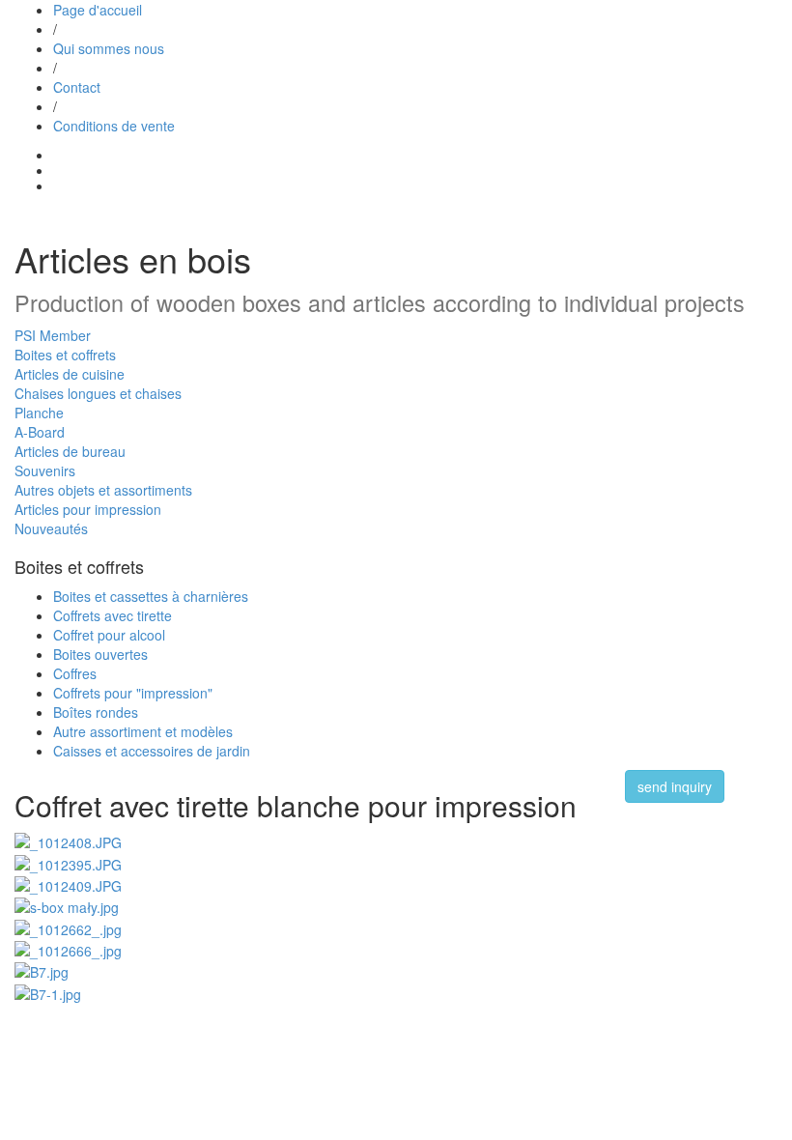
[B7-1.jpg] (47, 991)
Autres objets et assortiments (103, 489)
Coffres (75, 673)
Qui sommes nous (108, 48)
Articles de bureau (70, 451)
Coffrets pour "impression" (132, 692)
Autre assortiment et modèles (143, 731)
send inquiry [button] (674, 786)
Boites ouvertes (100, 654)
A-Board (39, 432)
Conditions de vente (114, 125)
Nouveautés (51, 528)
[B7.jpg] (41, 970)
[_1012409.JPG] (68, 884)
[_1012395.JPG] (68, 861)
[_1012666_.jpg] (68, 948)
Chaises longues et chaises (98, 393)
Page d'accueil (97, 9)
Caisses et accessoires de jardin (151, 750)
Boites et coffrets (65, 354)
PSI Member (52, 335)
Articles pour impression (87, 509)
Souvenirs (44, 470)
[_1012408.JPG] (68, 840)
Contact (76, 87)
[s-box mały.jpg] (66, 905)
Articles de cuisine (69, 374)
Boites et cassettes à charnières (150, 596)
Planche (39, 412)
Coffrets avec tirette (112, 615)
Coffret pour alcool (109, 634)
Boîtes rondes (95, 712)
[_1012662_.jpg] (68, 926)
